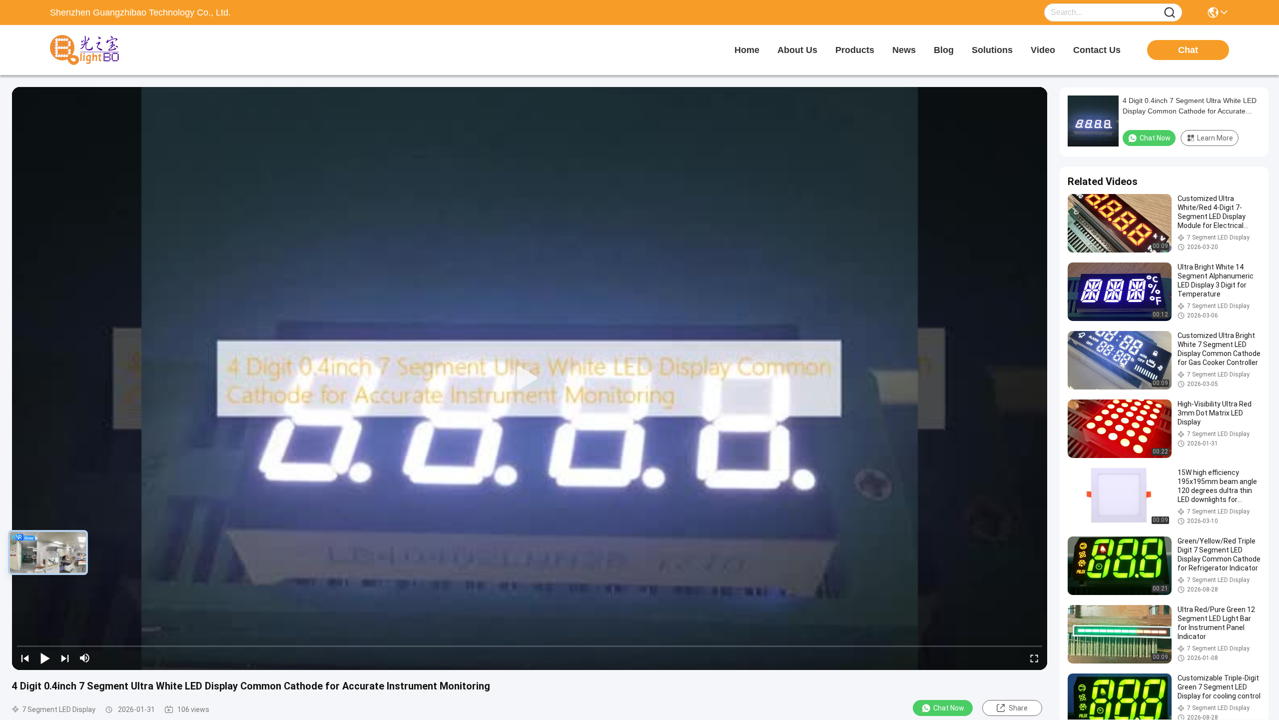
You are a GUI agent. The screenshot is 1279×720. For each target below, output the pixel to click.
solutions (992, 50)
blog (944, 50)
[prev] (25, 658)
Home (746, 50)
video (1043, 50)
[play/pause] (45, 658)
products (854, 50)
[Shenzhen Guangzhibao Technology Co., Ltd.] (105, 50)
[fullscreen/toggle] (1034, 658)
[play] (529, 378)
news (904, 50)
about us (797, 50)
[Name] (1170, 12)
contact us (1097, 50)
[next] (65, 658)
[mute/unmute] (85, 658)
